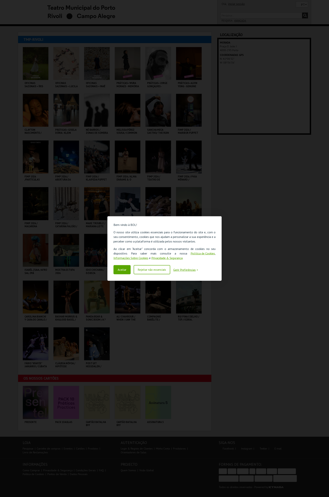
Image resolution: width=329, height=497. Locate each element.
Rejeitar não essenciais (152, 269)
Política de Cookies (203, 253)
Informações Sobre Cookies (130, 258)
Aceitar (122, 269)
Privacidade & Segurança (167, 258)
